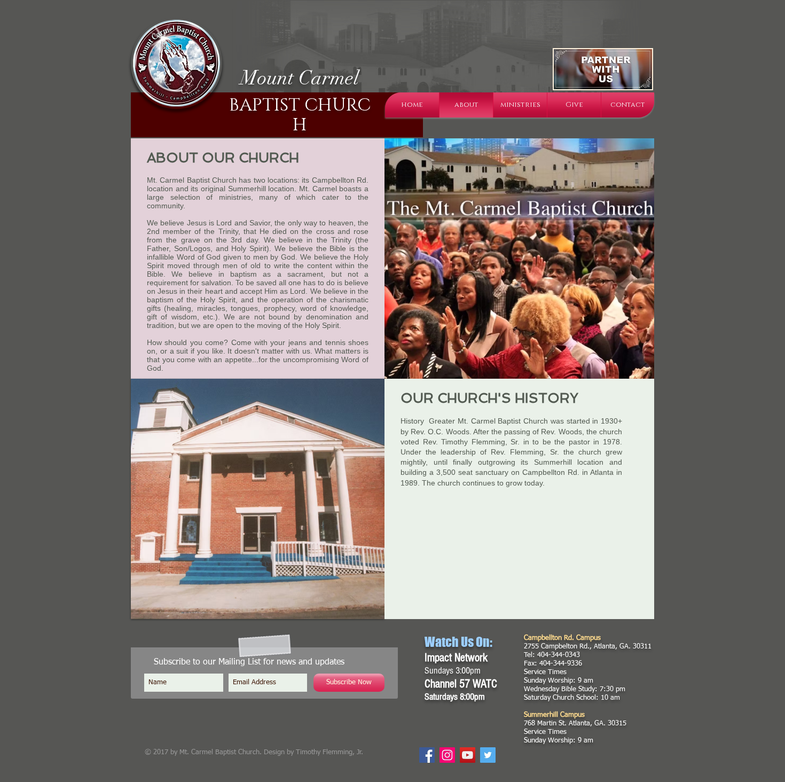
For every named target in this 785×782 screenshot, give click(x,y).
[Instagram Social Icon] (447, 755)
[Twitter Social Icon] (488, 755)
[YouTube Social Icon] (467, 755)
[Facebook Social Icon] (427, 755)
